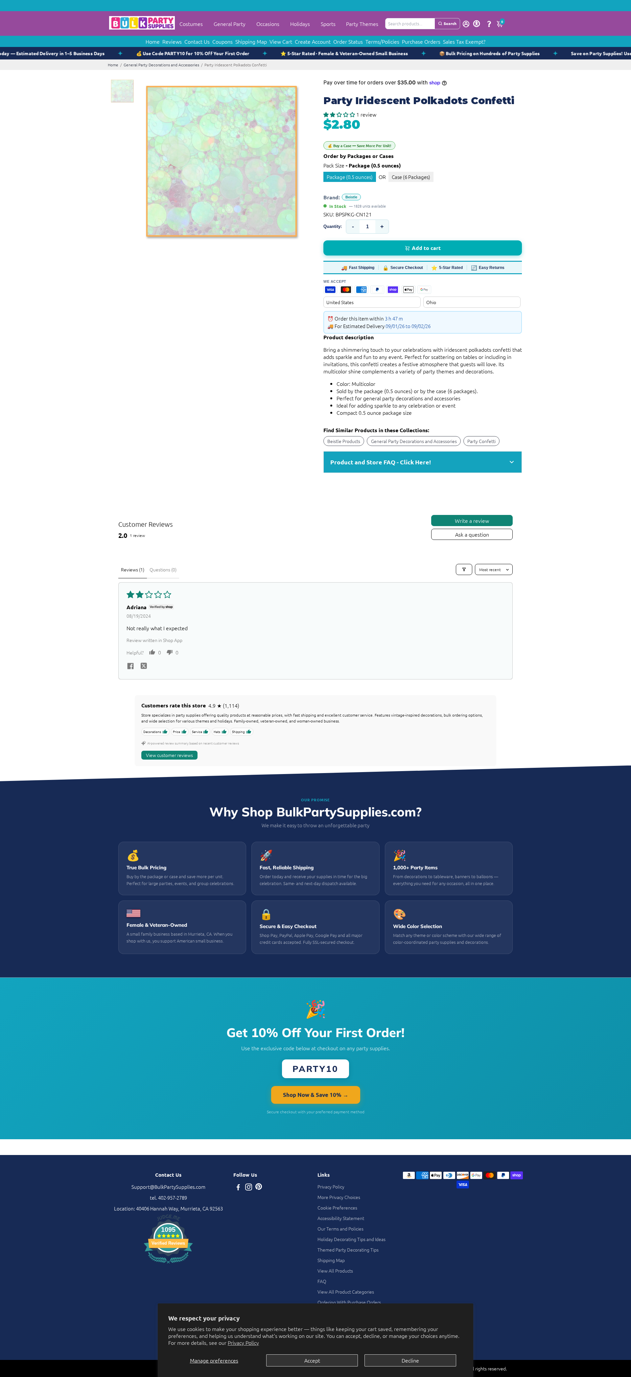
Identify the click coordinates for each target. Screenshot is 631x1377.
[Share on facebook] (130, 666)
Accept (312, 1360)
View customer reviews (169, 755)
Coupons (222, 41)
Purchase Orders (421, 41)
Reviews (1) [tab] (132, 569)
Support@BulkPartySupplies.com (168, 1186)
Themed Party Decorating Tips (348, 1249)
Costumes (191, 23)
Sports (328, 23)
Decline (410, 1360)
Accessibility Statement (340, 1218)
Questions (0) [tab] (163, 569)
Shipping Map (251, 41)
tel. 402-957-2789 (168, 1197)
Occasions (267, 23)
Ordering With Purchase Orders (349, 1302)
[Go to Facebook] (238, 1187)
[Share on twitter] (144, 667)
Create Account (313, 41)
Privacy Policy (243, 1342)
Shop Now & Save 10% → (315, 1094)
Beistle (351, 197)
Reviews (172, 41)
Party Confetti (481, 441)
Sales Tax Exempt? (464, 41)
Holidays (300, 23)
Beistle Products (343, 441)
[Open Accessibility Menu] (476, 24)
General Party (229, 23)
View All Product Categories (345, 1291)
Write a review (472, 520)
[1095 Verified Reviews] (168, 1264)
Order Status (348, 41)
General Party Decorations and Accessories (161, 64)
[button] (339, 114)
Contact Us (197, 41)
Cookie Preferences (337, 1207)
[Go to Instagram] (249, 1187)
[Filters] (464, 569)
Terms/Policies (382, 41)
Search (450, 23)
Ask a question (472, 534)
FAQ (321, 1281)
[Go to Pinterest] (258, 1187)
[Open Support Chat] (489, 24)
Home (153, 41)
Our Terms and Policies (340, 1228)
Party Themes (362, 23)
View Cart (280, 41)
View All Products (335, 1270)
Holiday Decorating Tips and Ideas (351, 1239)
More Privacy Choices (338, 1197)
